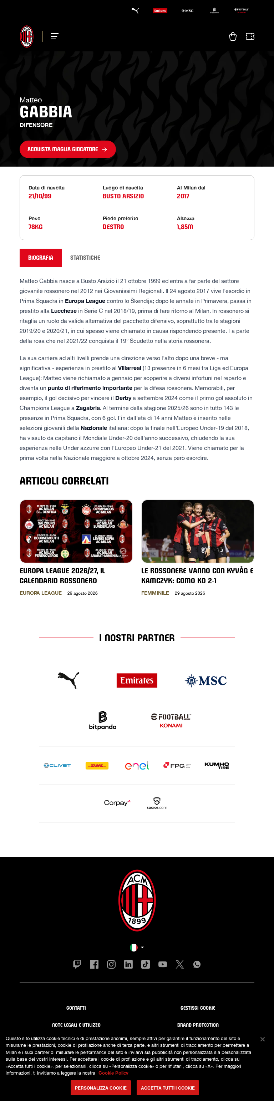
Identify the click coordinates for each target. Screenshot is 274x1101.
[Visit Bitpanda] (102, 720)
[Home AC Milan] (27, 36)
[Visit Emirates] (137, 680)
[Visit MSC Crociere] (205, 680)
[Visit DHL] (97, 765)
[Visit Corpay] (117, 803)
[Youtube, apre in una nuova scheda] (162, 965)
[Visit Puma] (68, 680)
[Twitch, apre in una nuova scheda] (77, 965)
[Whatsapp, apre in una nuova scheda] (197, 965)
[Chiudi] (262, 1039)
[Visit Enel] (137, 765)
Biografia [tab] (40, 258)
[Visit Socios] (157, 803)
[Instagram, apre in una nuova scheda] (111, 965)
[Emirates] (160, 11)
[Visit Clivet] (57, 765)
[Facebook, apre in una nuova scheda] (94, 965)
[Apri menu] (52, 36)
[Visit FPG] (177, 765)
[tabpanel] (137, 444)
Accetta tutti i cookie (168, 1088)
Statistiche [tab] (85, 258)
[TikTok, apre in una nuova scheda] (145, 965)
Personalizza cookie (101, 1088)
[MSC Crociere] (187, 11)
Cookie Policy (113, 1073)
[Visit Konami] (171, 720)
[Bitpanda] (214, 11)
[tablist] (137, 258)
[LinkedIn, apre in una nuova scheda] (128, 965)
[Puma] (133, 11)
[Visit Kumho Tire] (217, 765)
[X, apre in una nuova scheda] (180, 965)
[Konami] (242, 11)
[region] (137, 1064)
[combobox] (137, 948)
